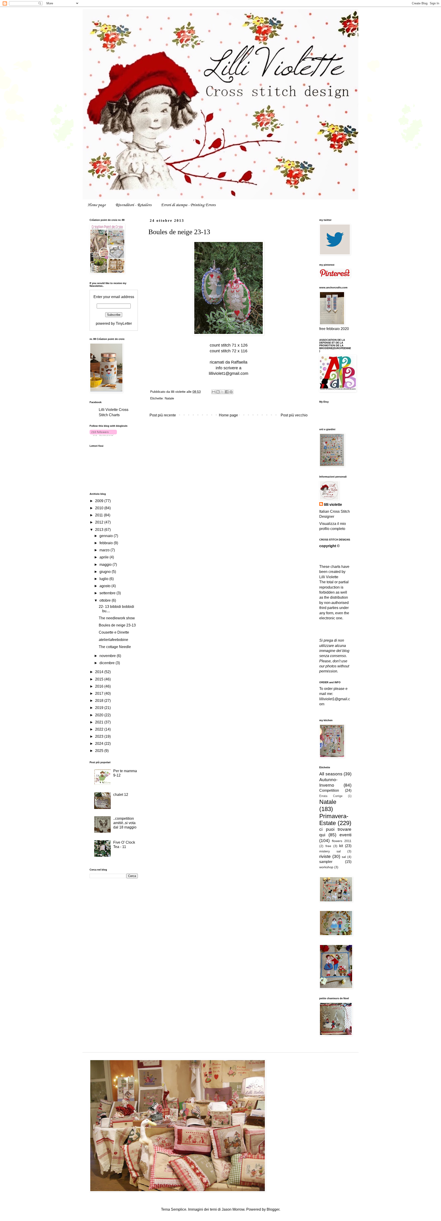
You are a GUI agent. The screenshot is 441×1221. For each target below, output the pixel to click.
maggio (106, 564)
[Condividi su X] (222, 392)
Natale (169, 398)
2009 (99, 501)
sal (344, 857)
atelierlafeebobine (113, 640)
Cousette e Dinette (114, 632)
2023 (99, 736)
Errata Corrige (330, 796)
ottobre (105, 600)
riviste (325, 856)
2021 (99, 722)
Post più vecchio (294, 415)
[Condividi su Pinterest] (231, 392)
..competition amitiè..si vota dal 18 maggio (124, 823)
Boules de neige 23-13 (117, 625)
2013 (99, 530)
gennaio (106, 536)
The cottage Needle (115, 647)
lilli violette (333, 505)
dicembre (107, 663)
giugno (105, 572)
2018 (99, 701)
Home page (97, 205)
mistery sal (330, 851)
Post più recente (163, 415)
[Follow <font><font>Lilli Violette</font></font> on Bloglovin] (103, 435)
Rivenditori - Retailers (133, 205)
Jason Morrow (233, 1209)
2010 (99, 508)
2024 (99, 744)
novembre (108, 656)
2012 (99, 522)
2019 (99, 708)
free (328, 846)
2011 (99, 515)
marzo (104, 550)
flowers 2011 (341, 841)
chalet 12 (120, 795)
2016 (99, 686)
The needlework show (117, 618)
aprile (104, 557)
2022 (99, 729)
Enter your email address (113, 297)
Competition (329, 790)
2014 (99, 672)
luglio (104, 579)
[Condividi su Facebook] (226, 392)
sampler (325, 862)
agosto (105, 586)
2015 (99, 679)
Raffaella (239, 362)
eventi (345, 834)
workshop (326, 867)
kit (341, 846)
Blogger (273, 1209)
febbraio (106, 543)
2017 (99, 693)
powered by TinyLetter (114, 323)
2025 (99, 751)
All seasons (330, 773)
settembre (107, 593)
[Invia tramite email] (213, 392)
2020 (99, 715)
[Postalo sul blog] (218, 392)
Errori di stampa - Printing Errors (188, 205)
